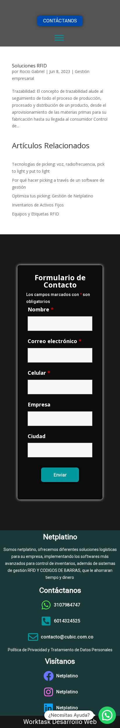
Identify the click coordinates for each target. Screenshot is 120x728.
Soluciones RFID (29, 66)
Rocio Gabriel (32, 71)
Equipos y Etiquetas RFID (35, 214)
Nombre (41, 309)
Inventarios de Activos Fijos (38, 205)
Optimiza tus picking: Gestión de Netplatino (52, 196)
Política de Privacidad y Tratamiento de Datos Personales (60, 649)
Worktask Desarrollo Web (60, 721)
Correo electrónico (55, 341)
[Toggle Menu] (59, 37)
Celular (39, 372)
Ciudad (36, 436)
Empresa (39, 404)
